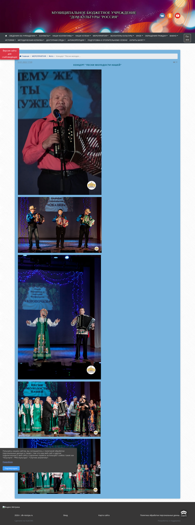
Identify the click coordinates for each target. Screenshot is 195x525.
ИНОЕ (138, 35)
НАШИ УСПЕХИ (82, 35)
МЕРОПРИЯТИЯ (100, 35)
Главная (25, 56)
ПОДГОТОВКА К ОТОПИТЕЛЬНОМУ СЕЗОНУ (107, 40)
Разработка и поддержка (169, 520)
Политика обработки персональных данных (160, 515)
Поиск (187, 38)
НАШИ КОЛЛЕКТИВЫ (62, 35)
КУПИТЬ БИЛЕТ (137, 40)
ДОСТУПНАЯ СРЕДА (55, 40)
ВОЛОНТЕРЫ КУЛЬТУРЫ (121, 35)
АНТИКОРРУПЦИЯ (76, 40)
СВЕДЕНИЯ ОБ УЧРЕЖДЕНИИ (22, 35)
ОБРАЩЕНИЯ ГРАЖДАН (155, 35)
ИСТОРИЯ (9, 40)
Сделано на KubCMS (24, 520)
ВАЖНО (173, 35)
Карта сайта (104, 515)
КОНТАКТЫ (44, 35)
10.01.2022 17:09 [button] (24, 62)
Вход (65, 515)
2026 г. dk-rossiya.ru (24, 515)
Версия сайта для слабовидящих (9, 53)
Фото (51, 56)
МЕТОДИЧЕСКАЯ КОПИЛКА (30, 40)
